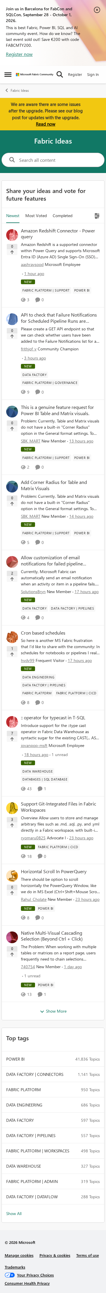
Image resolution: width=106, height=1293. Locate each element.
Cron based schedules (43, 633)
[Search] (59, 74)
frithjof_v (29, 349)
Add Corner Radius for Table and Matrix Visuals (54, 485)
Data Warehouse (23, 1166)
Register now (19, 54)
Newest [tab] (12, 215)
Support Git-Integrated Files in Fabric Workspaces (58, 807)
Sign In (93, 74)
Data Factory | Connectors (34, 1074)
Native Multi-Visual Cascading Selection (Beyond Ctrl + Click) (52, 936)
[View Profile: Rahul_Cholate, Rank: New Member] (12, 876)
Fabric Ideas (20, 90)
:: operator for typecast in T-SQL (53, 717)
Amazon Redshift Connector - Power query (58, 234)
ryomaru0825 (33, 838)
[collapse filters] (96, 215)
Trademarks (15, 1266)
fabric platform (23, 1089)
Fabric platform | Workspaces (37, 1151)
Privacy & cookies (54, 1255)
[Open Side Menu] (7, 74)
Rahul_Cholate (34, 899)
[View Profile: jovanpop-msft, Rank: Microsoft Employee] (12, 722)
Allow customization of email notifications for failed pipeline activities (52, 561)
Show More (56, 1011)
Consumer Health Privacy (27, 1283)
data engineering (24, 1105)
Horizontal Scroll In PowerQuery (54, 871)
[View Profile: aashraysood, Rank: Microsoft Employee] (12, 235)
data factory (20, 1120)
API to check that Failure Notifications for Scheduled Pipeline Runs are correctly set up (59, 318)
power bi (15, 1059)
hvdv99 (27, 660)
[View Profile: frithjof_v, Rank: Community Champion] (12, 319)
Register (75, 74)
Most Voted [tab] (36, 215)
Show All (13, 1213)
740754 (28, 966)
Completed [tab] (62, 215)
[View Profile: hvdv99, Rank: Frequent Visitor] (12, 637)
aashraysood (32, 264)
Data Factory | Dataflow (32, 1196)
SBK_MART (30, 441)
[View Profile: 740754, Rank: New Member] (12, 937)
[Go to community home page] (34, 74)
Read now (45, 124)
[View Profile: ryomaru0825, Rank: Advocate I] (12, 808)
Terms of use (87, 1255)
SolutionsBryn (33, 591)
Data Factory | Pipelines (30, 1135)
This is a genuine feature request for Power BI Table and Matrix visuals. (57, 410)
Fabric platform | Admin (32, 1181)
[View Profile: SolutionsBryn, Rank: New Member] (12, 562)
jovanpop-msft (34, 745)
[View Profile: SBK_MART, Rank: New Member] (12, 411)
